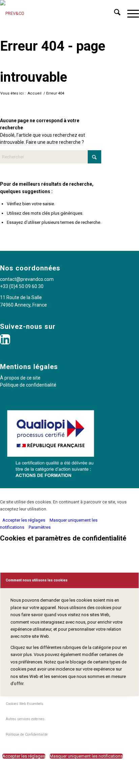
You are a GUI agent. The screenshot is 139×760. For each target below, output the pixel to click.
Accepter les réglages (23, 520)
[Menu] (129, 13)
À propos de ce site (20, 378)
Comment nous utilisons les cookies (36, 580)
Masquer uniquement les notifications (86, 756)
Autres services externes (25, 719)
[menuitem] (113, 13)
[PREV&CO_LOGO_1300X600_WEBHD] (55, 13)
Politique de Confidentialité (27, 734)
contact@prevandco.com (27, 279)
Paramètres (40, 527)
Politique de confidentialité (28, 385)
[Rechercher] (113, 13)
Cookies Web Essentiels (25, 704)
